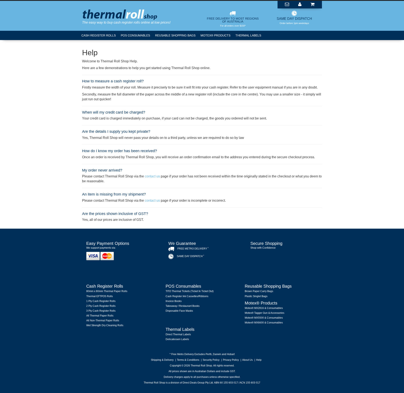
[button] (284, 259)
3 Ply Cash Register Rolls (101, 310)
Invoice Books (174, 301)
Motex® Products (215, 35)
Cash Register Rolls (98, 35)
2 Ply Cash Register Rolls (101, 305)
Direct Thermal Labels (178, 334)
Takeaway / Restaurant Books (182, 305)
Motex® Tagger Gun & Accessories (264, 312)
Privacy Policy (231, 359)
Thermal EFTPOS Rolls (99, 296)
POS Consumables (135, 35)
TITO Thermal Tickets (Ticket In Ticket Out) (190, 291)
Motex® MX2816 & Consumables (264, 308)
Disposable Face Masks (179, 310)
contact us (152, 176)
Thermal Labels (248, 35)
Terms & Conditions (188, 359)
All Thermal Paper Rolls (99, 315)
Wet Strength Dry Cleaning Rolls (104, 325)
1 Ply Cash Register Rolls (101, 301)
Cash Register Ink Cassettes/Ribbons (187, 296)
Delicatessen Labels (177, 339)
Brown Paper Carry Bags (259, 291)
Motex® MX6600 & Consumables (264, 322)
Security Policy (211, 359)
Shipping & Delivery (162, 359)
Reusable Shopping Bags (175, 35)
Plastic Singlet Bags (256, 296)
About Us (247, 359)
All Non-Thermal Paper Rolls (102, 320)
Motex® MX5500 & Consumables (264, 317)
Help (259, 359)
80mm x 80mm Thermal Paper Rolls (106, 291)
